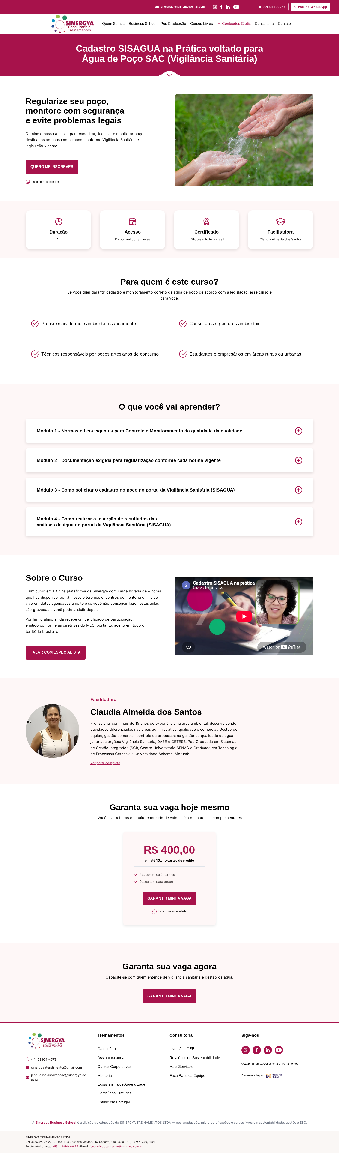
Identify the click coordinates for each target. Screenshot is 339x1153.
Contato (284, 24)
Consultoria (264, 24)
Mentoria (105, 1076)
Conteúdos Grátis (236, 24)
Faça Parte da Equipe (187, 1076)
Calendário (107, 1049)
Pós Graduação (173, 24)
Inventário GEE (182, 1049)
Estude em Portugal (114, 1102)
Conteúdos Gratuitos (114, 1093)
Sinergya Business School (55, 1122)
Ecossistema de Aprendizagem (123, 1084)
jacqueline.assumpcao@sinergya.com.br (116, 1146)
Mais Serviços (181, 1067)
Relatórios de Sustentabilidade (195, 1058)
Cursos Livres (201, 24)
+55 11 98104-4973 (65, 1146)
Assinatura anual (111, 1058)
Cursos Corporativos (114, 1067)
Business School (142, 24)
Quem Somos (113, 24)
